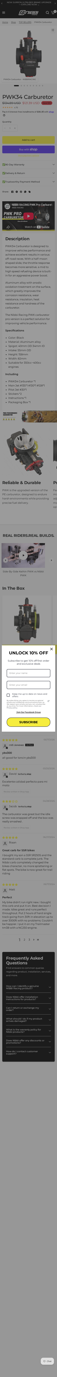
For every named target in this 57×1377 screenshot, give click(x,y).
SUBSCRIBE (28, 722)
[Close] (51, 649)
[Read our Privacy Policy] (48, 701)
